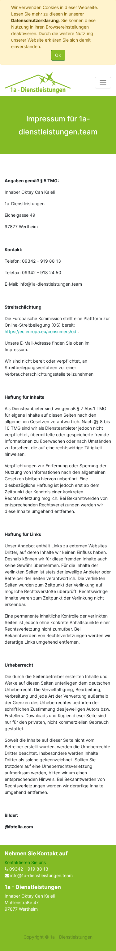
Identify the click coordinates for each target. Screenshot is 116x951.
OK (58, 55)
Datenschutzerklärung (35, 20)
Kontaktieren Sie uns (25, 862)
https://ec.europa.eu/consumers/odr (41, 331)
